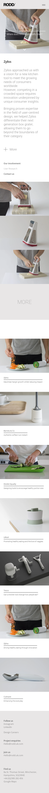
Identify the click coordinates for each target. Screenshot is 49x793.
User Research (10, 168)
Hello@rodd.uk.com (13, 743)
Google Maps (10, 781)
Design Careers (11, 732)
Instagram (9, 724)
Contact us (9, 173)
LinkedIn (8, 727)
